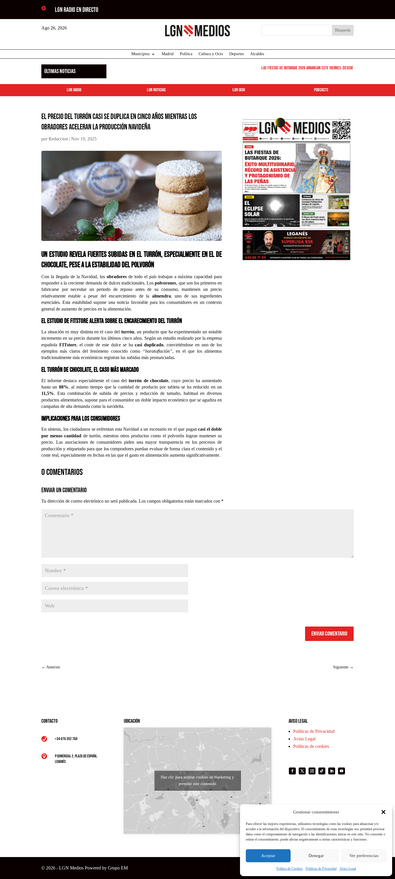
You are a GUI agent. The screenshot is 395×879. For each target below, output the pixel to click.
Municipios (140, 54)
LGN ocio (238, 90)
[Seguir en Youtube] (341, 771)
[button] (383, 812)
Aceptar (268, 855)
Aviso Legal (347, 869)
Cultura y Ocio (211, 54)
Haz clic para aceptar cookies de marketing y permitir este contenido (197, 780)
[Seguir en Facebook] (292, 771)
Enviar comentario (329, 633)
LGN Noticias (156, 90)
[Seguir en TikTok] (322, 771)
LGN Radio (74, 90)
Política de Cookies (289, 869)
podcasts (321, 90)
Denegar (316, 855)
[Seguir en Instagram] (312, 771)
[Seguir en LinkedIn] (331, 771)
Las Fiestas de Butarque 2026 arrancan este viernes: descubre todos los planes (316, 68)
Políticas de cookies (311, 746)
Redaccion (58, 138)
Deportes (236, 54)
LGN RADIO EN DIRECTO (76, 10)
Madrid (167, 54)
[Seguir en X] (302, 771)
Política (186, 54)
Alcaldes (257, 54)
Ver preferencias (364, 855)
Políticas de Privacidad (321, 869)
